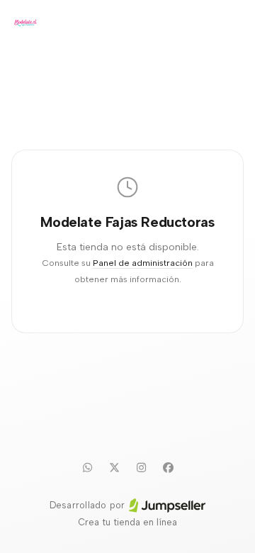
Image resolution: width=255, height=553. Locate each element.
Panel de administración (143, 262)
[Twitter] (114, 467)
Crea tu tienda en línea (127, 522)
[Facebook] (168, 467)
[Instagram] (141, 467)
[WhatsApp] (87, 467)
